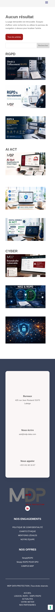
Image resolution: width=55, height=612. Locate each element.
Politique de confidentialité (27, 527)
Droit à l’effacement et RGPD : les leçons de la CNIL (27, 82)
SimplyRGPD (27, 558)
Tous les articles (14, 37)
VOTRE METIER (27, 602)
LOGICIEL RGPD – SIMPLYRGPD (27, 596)
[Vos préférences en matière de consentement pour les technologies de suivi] (50, 607)
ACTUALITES (27, 599)
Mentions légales (27, 535)
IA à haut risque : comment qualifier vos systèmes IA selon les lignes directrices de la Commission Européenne (26, 181)
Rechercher (43, 45)
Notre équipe (28, 539)
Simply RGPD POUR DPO (27, 562)
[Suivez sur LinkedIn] (27, 508)
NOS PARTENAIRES (27, 605)
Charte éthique (27, 531)
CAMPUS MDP (27, 566)
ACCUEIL (27, 593)
